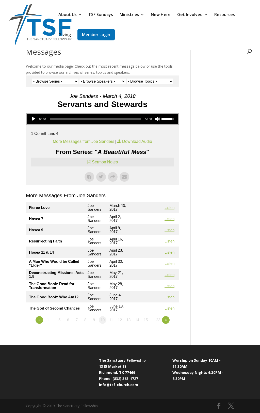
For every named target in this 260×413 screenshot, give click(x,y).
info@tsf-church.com (118, 384)
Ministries (129, 15)
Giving (64, 35)
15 (146, 320)
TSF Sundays (100, 15)
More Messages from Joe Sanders (83, 141)
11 (111, 320)
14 (137, 320)
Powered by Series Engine (160, 334)
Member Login (96, 34)
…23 (156, 320)
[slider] (95, 119)
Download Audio (137, 141)
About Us (67, 15)
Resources (224, 15)
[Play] (33, 118)
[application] (102, 119)
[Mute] (157, 118)
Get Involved (190, 15)
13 (128, 320)
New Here (161, 15)
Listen (169, 207)
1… (50, 320)
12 (120, 320)
